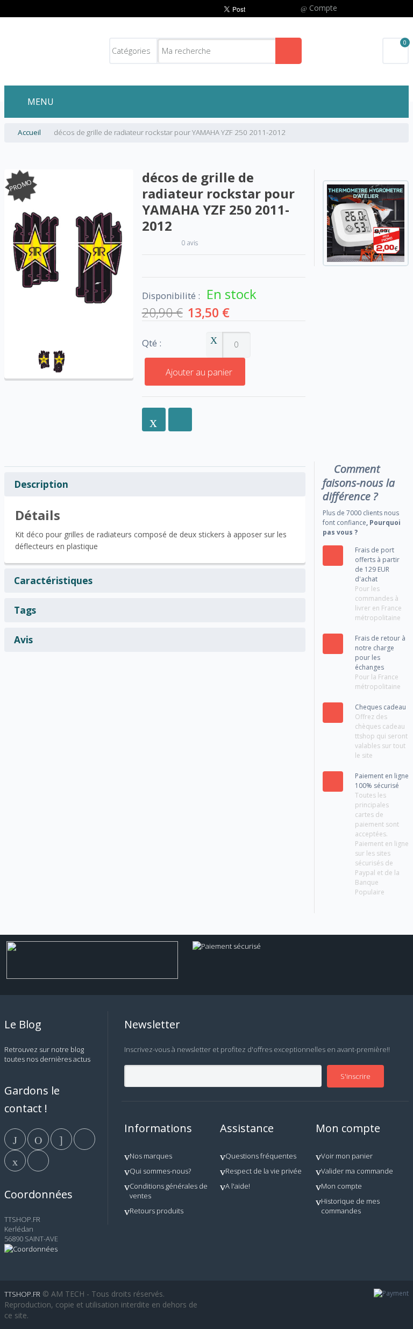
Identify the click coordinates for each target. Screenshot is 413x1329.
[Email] (15, 1160)
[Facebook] (15, 1138)
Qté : (151, 343)
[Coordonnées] (31, 1249)
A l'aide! (237, 1186)
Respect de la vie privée (263, 1171)
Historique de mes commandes (350, 1206)
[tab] (155, 484)
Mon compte (341, 1186)
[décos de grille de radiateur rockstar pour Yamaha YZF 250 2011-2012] (52, 346)
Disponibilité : (171, 296)
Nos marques (151, 1156)
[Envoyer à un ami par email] (154, 419)
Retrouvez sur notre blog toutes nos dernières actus (47, 1054)
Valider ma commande (357, 1171)
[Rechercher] (288, 51)
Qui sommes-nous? (160, 1171)
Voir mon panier (347, 1156)
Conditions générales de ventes (169, 1190)
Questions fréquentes (260, 1156)
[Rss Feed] (38, 1160)
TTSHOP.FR (22, 1294)
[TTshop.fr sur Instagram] (84, 1138)
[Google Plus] (62, 1138)
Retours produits (156, 1211)
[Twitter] (39, 1138)
